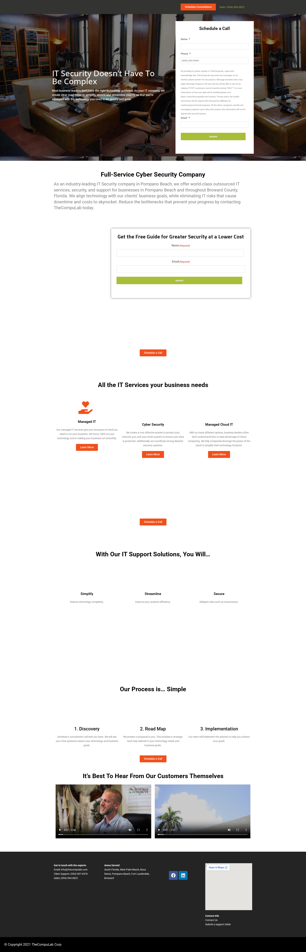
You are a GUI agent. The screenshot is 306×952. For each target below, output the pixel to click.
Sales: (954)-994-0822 (231, 7)
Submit (213, 136)
